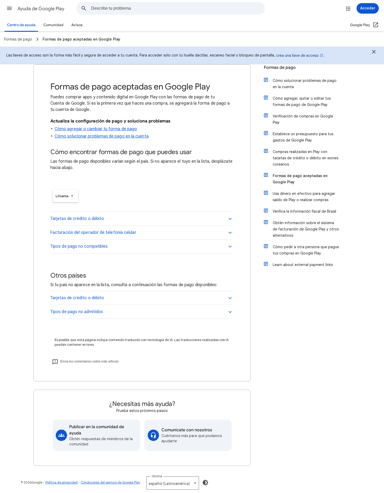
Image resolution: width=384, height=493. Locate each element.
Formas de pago (280, 67)
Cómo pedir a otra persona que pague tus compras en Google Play (306, 250)
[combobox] (178, 8)
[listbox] (65, 196)
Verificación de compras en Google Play (303, 119)
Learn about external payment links (303, 264)
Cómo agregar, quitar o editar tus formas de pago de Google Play (302, 101)
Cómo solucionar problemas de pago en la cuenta (102, 136)
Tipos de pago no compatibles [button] (79, 246)
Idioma (157, 476)
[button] (9, 8)
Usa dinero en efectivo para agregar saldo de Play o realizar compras (304, 196)
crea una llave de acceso (297, 55)
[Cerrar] (374, 52)
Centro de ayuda (21, 25)
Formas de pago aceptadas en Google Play (300, 178)
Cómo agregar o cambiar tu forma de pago (96, 129)
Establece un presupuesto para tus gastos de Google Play (303, 137)
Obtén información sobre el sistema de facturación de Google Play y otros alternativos (306, 229)
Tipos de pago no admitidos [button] (76, 311)
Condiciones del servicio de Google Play (110, 482)
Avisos (77, 25)
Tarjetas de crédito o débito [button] (77, 218)
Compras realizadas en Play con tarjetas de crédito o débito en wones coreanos (305, 158)
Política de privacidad (61, 482)
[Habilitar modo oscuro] (205, 482)
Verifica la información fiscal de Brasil (304, 211)
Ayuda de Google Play (41, 9)
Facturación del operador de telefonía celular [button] (93, 232)
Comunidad (53, 25)
